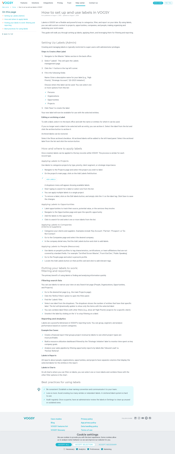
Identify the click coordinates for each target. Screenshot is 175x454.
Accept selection (84, 445)
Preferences (94, 449)
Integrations (48, 3)
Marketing (107, 449)
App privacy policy (88, 422)
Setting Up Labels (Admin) (14, 16)
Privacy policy (87, 419)
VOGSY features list (59, 426)
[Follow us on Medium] (146, 418)
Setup (14, 7)
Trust (69, 3)
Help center (80, 3)
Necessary (70, 449)
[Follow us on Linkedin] (135, 418)
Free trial (168, 3)
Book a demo (158, 3)
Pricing (60, 3)
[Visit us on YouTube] (142, 418)
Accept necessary (108, 445)
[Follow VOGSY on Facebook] (150, 418)
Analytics (82, 449)
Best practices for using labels (16, 29)
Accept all (63, 445)
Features (24, 3)
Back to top (8, 34)
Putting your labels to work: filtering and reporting (19, 24)
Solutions (35, 3)
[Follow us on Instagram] (139, 418)
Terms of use (86, 430)
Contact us (93, 3)
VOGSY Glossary (58, 430)
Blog (53, 422)
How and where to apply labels (16, 19)
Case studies (56, 419)
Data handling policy (89, 426)
